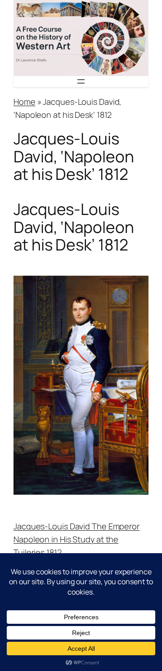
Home (25, 101)
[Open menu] (81, 81)
